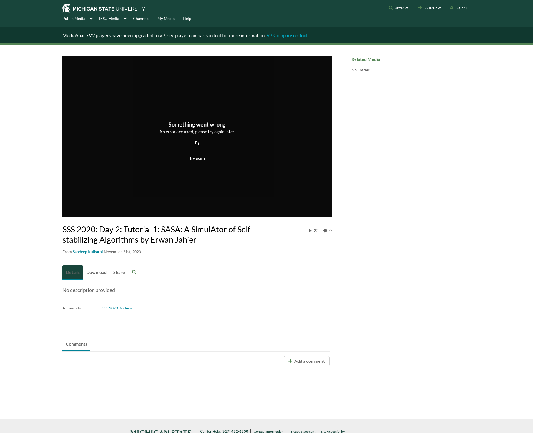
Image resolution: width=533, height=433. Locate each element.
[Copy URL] (197, 143)
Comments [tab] (76, 343)
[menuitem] (80, 18)
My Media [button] (166, 18)
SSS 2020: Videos (117, 308)
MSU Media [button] (109, 18)
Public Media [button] (73, 18)
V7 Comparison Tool (286, 35)
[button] (398, 8)
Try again (197, 158)
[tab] (72, 272)
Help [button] (187, 18)
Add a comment (309, 361)
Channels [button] (141, 18)
